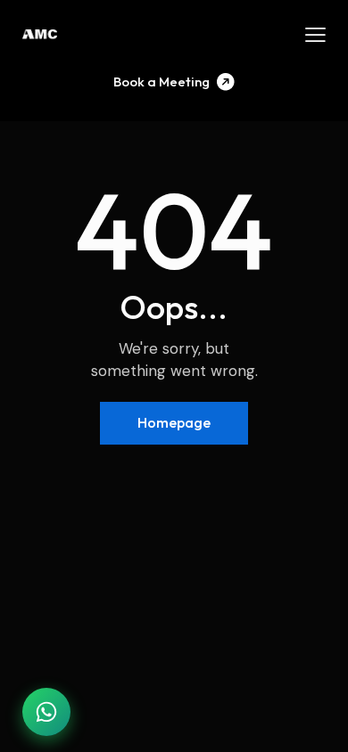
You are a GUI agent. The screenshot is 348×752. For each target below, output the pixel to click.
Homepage (174, 422)
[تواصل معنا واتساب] (46, 712)
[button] (315, 34)
